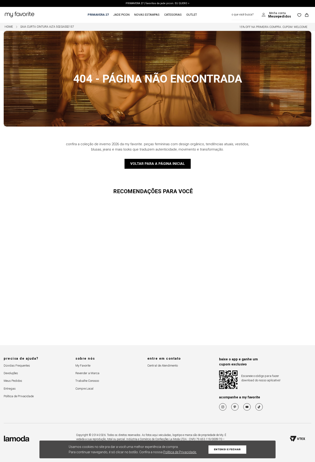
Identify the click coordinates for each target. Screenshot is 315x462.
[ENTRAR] (276, 15)
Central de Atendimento (162, 365)
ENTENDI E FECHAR (227, 449)
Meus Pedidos (13, 380)
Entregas (10, 388)
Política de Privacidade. (180, 452)
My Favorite (82, 365)
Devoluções (11, 373)
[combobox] (245, 15)
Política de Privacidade (19, 396)
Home (9, 26)
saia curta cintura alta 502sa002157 (47, 26)
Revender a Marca (87, 373)
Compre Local (84, 388)
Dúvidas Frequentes (17, 365)
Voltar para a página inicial (157, 164)
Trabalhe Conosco (87, 380)
